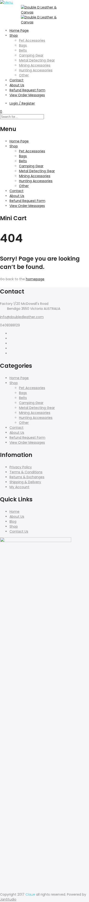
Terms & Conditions (25, 472)
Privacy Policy (20, 467)
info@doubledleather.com (22, 317)
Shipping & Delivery (25, 482)
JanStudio (8, 899)
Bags (23, 45)
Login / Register (22, 103)
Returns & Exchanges (26, 477)
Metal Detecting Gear (37, 60)
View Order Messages (27, 95)
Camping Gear (31, 55)
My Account (19, 487)
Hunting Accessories (35, 70)
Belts (23, 50)
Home (14, 511)
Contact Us (18, 531)
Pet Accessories (32, 40)
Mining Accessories (34, 65)
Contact (16, 80)
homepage (35, 279)
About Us (16, 85)
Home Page (19, 30)
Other (24, 75)
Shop (13, 35)
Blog (12, 521)
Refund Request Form (27, 90)
